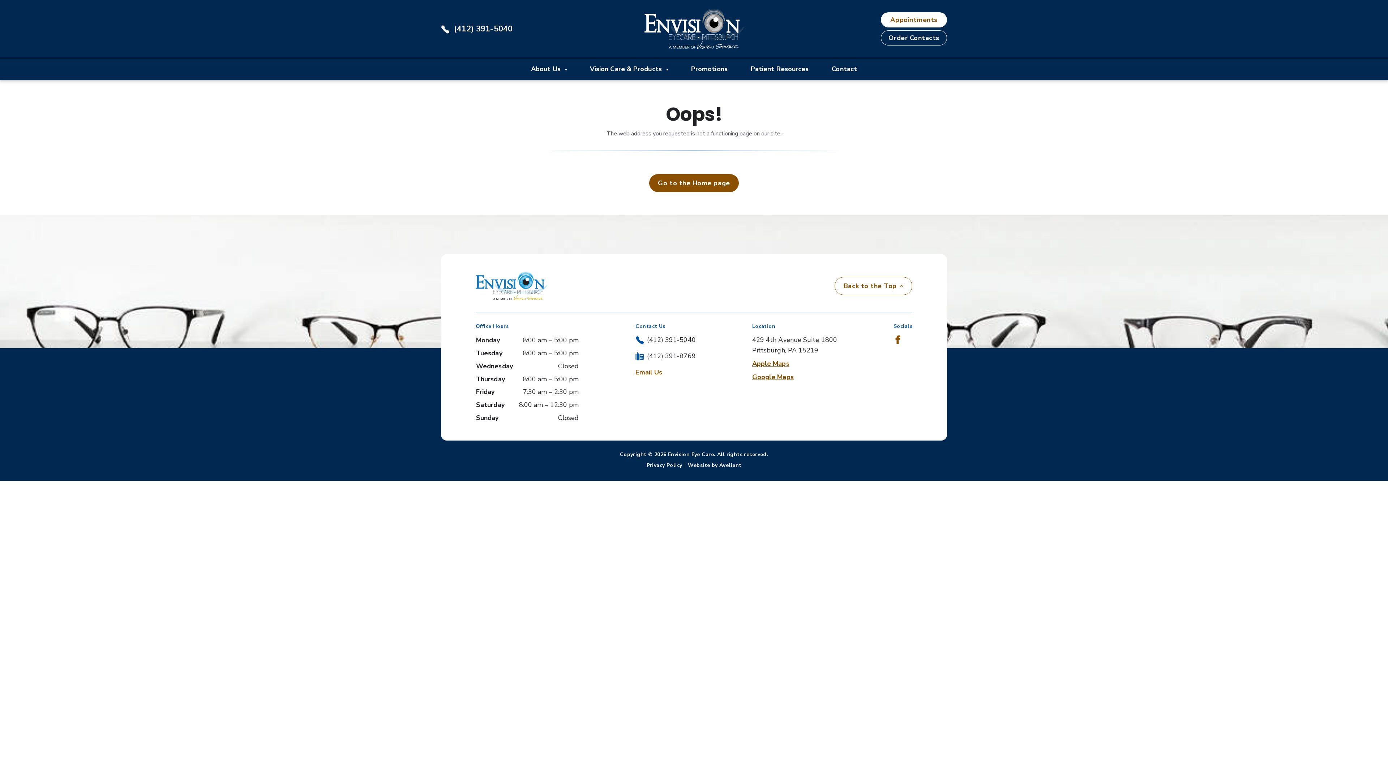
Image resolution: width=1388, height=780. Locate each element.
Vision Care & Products (627, 69)
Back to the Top (870, 286)
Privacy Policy (664, 465)
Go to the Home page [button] (694, 183)
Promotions (709, 69)
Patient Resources (780, 69)
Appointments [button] (913, 20)
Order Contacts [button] (913, 38)
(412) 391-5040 (483, 28)
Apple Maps (770, 363)
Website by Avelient (714, 465)
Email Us (648, 372)
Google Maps (773, 377)
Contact (844, 69)
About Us (546, 69)
